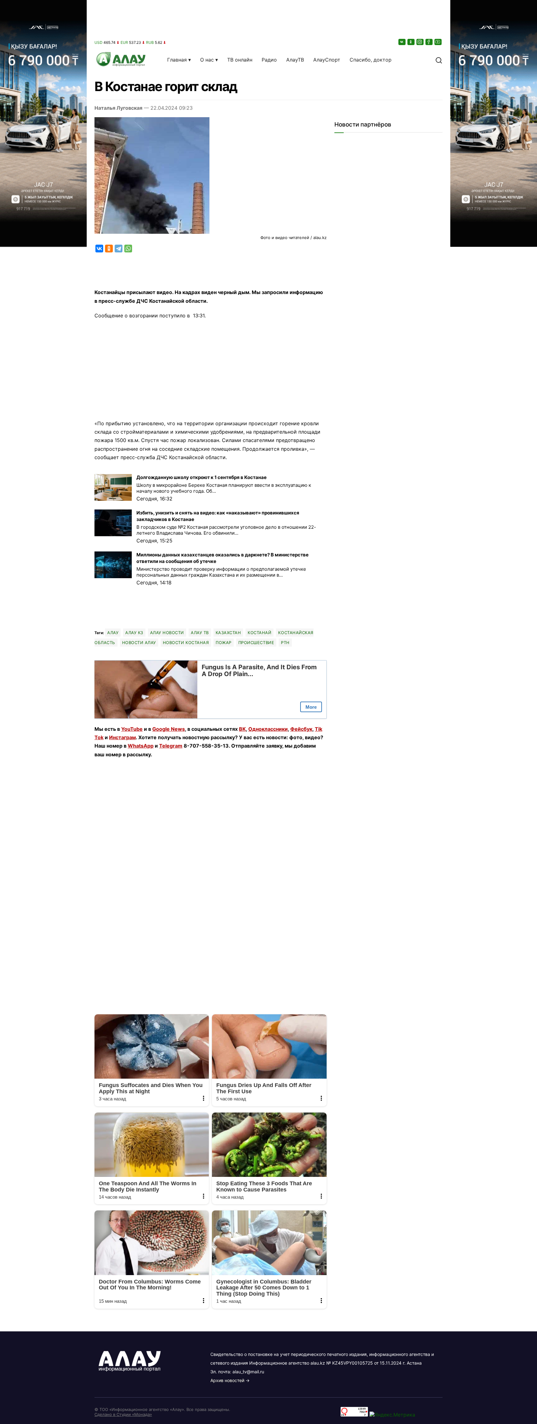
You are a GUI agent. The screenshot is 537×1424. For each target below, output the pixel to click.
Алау (112, 632)
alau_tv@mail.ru (248, 1371)
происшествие (256, 642)
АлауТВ (295, 60)
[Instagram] (420, 41)
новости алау (139, 642)
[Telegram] (118, 248)
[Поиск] (439, 59)
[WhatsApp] (128, 248)
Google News (168, 729)
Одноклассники (268, 729)
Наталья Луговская (118, 108)
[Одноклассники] (411, 41)
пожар (224, 642)
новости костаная (186, 642)
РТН (285, 642)
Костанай (259, 632)
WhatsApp (141, 746)
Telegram (170, 746)
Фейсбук (301, 729)
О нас (207, 60)
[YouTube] (438, 41)
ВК (242, 729)
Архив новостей (227, 1380)
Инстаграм (122, 737)
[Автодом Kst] (43, 712)
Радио (269, 60)
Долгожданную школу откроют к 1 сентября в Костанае (201, 477)
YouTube (132, 729)
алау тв (200, 632)
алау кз (134, 632)
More (311, 707)
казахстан (228, 632)
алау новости (167, 632)
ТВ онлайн (239, 60)
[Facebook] (429, 41)
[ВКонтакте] (402, 41)
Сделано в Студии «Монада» (123, 1414)
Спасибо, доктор (371, 60)
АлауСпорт (326, 60)
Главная (177, 60)
